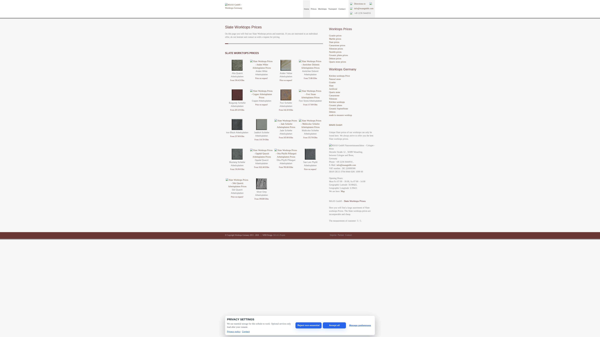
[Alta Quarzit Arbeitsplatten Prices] (237, 70)
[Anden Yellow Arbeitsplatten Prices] (285, 70)
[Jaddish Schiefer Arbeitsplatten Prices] (261, 129)
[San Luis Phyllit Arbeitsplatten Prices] (310, 159)
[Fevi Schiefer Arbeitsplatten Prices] (285, 99)
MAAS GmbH (335, 125)
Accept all (334, 325)
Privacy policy (233, 331)
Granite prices (335, 35)
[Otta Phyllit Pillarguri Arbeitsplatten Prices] (286, 157)
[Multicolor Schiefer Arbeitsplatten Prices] (310, 127)
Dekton (332, 112)
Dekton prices (335, 58)
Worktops (322, 9)
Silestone (333, 99)
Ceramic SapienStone (338, 108)
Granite (332, 82)
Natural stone (335, 79)
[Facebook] (359, 235)
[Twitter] (355, 235)
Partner (341, 235)
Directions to (359, 4)
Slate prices (334, 42)
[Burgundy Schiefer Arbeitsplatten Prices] (237, 99)
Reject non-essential (309, 325)
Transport (332, 9)
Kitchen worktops (337, 102)
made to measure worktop (340, 115)
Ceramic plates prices (338, 55)
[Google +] (363, 235)
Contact (341, 9)
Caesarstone (334, 95)
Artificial (333, 89)
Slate (331, 86)
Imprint (333, 235)
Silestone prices (336, 49)
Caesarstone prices (337, 45)
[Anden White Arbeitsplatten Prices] (261, 68)
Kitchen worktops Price (339, 76)
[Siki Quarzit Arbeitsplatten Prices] (237, 186)
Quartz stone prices (337, 62)
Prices (314, 9)
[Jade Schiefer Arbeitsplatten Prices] (286, 127)
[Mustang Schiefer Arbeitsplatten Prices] (237, 159)
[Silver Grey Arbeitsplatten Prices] (261, 188)
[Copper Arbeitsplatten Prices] (261, 97)
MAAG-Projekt (279, 235)
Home (306, 9)
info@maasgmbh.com (363, 8)
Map (343, 191)
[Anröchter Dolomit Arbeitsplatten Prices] (310, 68)
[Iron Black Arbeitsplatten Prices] (237, 129)
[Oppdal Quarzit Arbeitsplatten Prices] (261, 157)
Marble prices (335, 39)
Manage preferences (360, 325)
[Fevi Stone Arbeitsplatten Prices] (310, 97)
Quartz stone (334, 92)
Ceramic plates (335, 105)
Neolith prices (335, 52)
